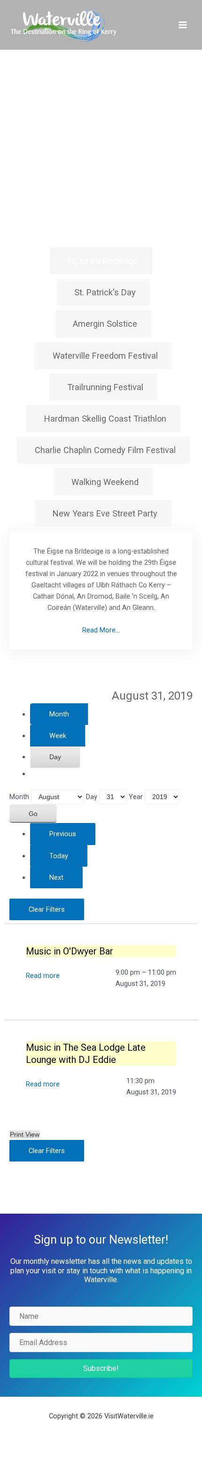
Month (59, 714)
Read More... (101, 630)
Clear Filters (47, 909)
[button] (101, 1368)
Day (55, 757)
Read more (43, 975)
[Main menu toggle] (183, 25)
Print (24, 1134)
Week (57, 735)
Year (136, 797)
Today (58, 856)
